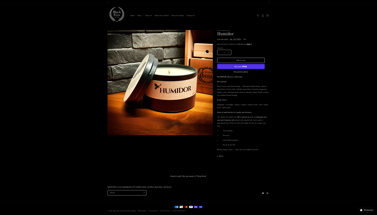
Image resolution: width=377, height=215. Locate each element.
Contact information (179, 210)
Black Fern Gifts (118, 211)
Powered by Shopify (129, 211)
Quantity (220, 48)
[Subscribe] (143, 192)
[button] (140, 15)
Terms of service (165, 210)
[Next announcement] (269, 2)
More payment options (241, 71)
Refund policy (142, 210)
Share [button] (221, 156)
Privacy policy (153, 210)
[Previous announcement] (108, 2)
